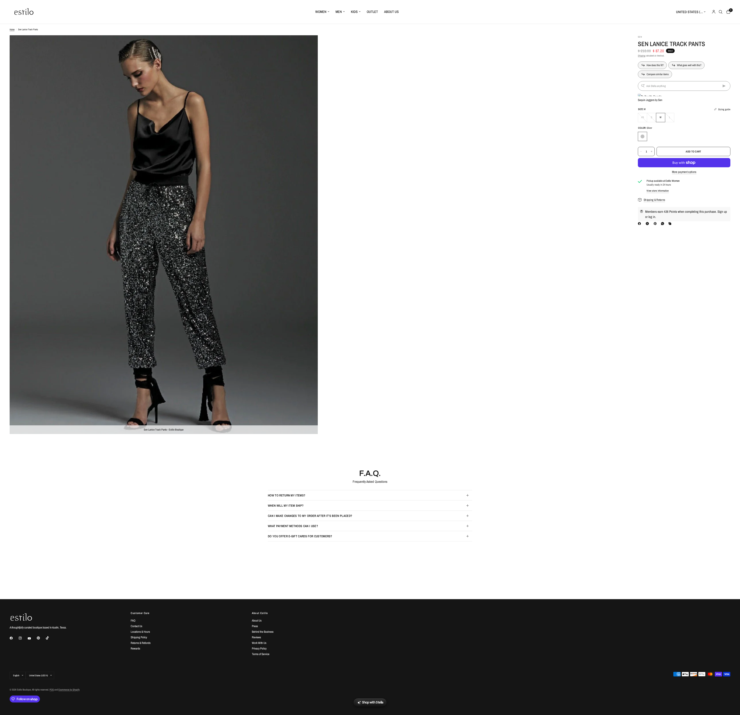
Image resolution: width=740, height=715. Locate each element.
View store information (658, 190)
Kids (354, 11)
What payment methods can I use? (293, 526)
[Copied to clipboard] (670, 223)
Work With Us (259, 643)
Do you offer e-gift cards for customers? (300, 536)
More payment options (684, 171)
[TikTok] (50, 638)
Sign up (722, 211)
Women (320, 11)
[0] (727, 12)
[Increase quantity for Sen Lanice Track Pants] (651, 151)
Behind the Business (262, 632)
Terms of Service (260, 654)
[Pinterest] (656, 223)
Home (12, 29)
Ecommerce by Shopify (69, 689)
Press (255, 626)
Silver (642, 136)
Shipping (641, 55)
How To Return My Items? (286, 495)
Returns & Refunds (141, 643)
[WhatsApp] (663, 223)
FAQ (133, 620)
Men (339, 11)
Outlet (372, 11)
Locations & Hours (140, 632)
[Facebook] (640, 223)
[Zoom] (309, 43)
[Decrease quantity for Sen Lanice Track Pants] (641, 151)
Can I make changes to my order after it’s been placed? (310, 516)
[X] (648, 223)
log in (651, 216)
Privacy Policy (259, 648)
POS (52, 689)
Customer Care (140, 613)
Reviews (256, 637)
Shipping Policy (139, 637)
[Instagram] (23, 638)
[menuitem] (322, 12)
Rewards (135, 648)
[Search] (720, 12)
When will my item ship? (286, 505)
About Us (391, 11)
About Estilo (260, 613)
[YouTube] (32, 638)
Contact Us (136, 626)
